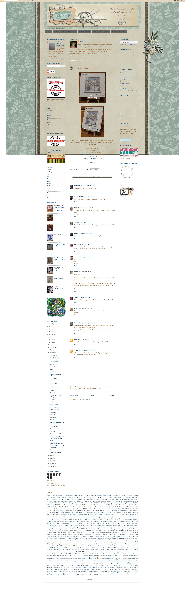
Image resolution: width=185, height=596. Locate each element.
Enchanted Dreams (51, 521)
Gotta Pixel (66, 527)
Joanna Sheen (51, 532)
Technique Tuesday (133, 563)
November (53, 347)
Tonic (56, 569)
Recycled (56, 215)
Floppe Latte (134, 523)
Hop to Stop (76, 529)
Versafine (48, 571)
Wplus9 (97, 575)
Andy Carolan (72, 497)
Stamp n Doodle (63, 560)
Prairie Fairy (113, 549)
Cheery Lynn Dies (127, 503)
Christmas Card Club (55, 434)
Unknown (77, 339)
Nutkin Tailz (56, 545)
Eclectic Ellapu (84, 519)
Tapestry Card (105, 563)
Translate (132, 44)
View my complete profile (77, 56)
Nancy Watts (134, 544)
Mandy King (68, 540)
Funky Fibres (101, 525)
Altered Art (64, 497)
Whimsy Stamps (70, 573)
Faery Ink (83, 521)
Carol (82, 41)
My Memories (78, 544)
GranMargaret (50, 172)
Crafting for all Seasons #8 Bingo (57, 396)
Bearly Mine (105, 499)
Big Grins (49, 501)
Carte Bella (84, 503)
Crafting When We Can (110, 508)
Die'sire (97, 516)
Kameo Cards (127, 532)
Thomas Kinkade (91, 567)
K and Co (93, 532)
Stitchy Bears (76, 562)
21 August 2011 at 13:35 (87, 197)
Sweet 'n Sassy (56, 563)
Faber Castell (68, 521)
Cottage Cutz (99, 506)
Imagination (115, 529)
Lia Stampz (66, 536)
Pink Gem (124, 547)
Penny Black (74, 547)
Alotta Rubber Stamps (56, 497)
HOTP (82, 529)
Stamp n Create (54, 560)
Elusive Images (121, 519)
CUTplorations (101, 512)
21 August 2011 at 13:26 (87, 186)
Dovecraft (124, 518)
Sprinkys (124, 558)
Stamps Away (133, 560)
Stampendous (79, 560)
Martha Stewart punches (117, 540)
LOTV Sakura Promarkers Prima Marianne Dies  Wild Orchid (68, 538)
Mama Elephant (50, 540)
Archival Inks (127, 497)
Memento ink (81, 542)
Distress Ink (57, 518)
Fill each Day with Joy (110, 523)
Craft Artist (128, 506)
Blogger (96, 579)
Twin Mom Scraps (71, 569)
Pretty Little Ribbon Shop (52, 552)
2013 (50, 337)
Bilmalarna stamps (56, 501)
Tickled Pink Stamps (102, 567)
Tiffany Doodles (119, 567)
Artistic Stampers (55, 499)
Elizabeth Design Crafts (103, 519)
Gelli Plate (120, 525)
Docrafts (101, 518)
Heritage (48, 529)
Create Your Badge (124, 83)
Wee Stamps (134, 571)
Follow (122, 72)
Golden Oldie (52, 527)
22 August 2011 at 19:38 (85, 297)
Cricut (72, 512)
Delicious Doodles (58, 516)
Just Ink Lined (76, 532)
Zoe (48, 197)
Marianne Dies (91, 540)
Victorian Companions (63, 571)
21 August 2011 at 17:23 (84, 244)
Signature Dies (97, 555)
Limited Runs (115, 536)
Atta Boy (80, 499)
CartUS (90, 503)
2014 (50, 334)
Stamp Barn (131, 558)
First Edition (120, 523)
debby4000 (77, 257)
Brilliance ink (119, 501)
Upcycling (114, 569)
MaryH (48, 181)
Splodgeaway (118, 558)
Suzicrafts (49, 563)
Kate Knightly (58, 534)
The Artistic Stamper (83, 565)
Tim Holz (131, 567)
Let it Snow (53, 372)
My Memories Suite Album (103, 544)
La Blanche (121, 534)
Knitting (80, 534)
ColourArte (75, 506)
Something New (54, 412)
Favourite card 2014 (76, 523)
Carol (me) (49, 110)
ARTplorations (65, 499)
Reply (75, 191)
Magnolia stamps (123, 538)
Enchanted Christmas (132, 519)
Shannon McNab (60, 555)
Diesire (103, 516)
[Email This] (90, 169)
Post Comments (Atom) (83, 399)
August (52, 355)
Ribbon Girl (49, 553)
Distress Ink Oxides (66, 518)
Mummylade (78, 350)
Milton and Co (124, 542)
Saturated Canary (114, 553)
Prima (70, 552)
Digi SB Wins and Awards (101, 31)
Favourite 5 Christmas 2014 (127, 521)
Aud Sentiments (87, 499)
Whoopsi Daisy (89, 573)
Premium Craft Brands (131, 549)
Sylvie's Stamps (86, 563)
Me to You (129, 540)
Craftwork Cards (128, 508)
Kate (48, 174)
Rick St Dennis (64, 553)
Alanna (76, 297)
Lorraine (49, 176)
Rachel (48, 188)
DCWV (87, 514)
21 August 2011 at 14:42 (86, 207)
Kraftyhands (112, 534)
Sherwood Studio (88, 555)
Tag (92, 563)
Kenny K (65, 534)
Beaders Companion (96, 499)
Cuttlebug (110, 512)
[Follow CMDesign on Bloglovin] (125, 141)
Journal (69, 532)
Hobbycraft (68, 529)
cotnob (76, 308)
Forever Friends (72, 525)
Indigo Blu (55, 530)
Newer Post (74, 395)
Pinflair (109, 547)
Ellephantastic (113, 519)
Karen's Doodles (50, 534)
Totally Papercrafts (86, 154)
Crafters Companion (87, 508)
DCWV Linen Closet (108, 514)
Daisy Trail (67, 514)
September (53, 352)
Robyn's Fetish (72, 553)
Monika (49, 120)
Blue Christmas (54, 450)
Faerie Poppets (75, 521)
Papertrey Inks (60, 547)
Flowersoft (64, 525)
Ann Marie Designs (92, 497)
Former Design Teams (118, 31)
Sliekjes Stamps (50, 558)
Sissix (124, 555)
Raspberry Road (123, 552)
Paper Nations (115, 545)
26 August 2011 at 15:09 (88, 350)
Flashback (52, 399)
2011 (50, 342)
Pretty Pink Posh (63, 552)
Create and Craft (133, 510)
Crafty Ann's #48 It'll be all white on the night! (57, 386)
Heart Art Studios (94, 527)
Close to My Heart (66, 506)
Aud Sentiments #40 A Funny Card (59, 287)
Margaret (49, 179)
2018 (50, 324)
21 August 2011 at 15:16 (85, 222)
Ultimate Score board (95, 569)
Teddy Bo (49, 565)
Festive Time (101, 523)
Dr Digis (136, 518)
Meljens (73, 542)
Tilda (125, 567)
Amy (48, 106)
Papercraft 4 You (133, 545)
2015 (50, 332)
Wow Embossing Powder (88, 575)
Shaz (48, 193)
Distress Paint (75, 518)
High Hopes (61, 529)
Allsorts (86, 152)
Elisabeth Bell (93, 519)
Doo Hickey (109, 518)
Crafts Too (119, 508)
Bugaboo (133, 501)
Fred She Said (80, 525)
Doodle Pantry (117, 518)
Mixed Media (134, 542)
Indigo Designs (64, 530)
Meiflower (57, 542)
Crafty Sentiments (123, 510)
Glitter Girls (129, 525)
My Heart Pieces (69, 544)
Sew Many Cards (51, 555)
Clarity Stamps (135, 504)
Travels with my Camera (55, 42)
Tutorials (56, 31)
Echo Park (76, 519)
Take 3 (51, 381)
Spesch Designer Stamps (107, 558)
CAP (52, 503)
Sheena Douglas (69, 555)
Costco (91, 507)
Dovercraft (130, 518)
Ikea (110, 529)
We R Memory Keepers (115, 571)
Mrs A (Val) (50, 186)
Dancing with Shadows (78, 514)
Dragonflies (53, 393)
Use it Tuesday (122, 569)
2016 (50, 329)
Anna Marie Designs (112, 497)
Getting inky (53, 429)
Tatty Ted (52, 414)
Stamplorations (121, 560)
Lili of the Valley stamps (102, 536)
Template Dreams (58, 565)
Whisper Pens (80, 573)
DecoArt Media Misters (131, 514)
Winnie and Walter (132, 573)
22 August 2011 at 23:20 (85, 308)
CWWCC (118, 512)
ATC (75, 499)
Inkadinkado (81, 530)
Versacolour (134, 569)
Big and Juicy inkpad (132, 499)
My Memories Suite (89, 544)
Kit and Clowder (72, 534)
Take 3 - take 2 (54, 378)
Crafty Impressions (77, 510)
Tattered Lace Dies (115, 564)
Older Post (111, 395)
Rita (48, 190)
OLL (62, 545)
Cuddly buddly (79, 512)
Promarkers (79, 551)
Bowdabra (107, 501)
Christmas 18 (89, 505)
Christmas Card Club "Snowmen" (59, 277)
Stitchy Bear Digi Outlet (66, 562)
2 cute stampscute (68, 495)
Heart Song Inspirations (105, 527)
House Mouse (93, 529)
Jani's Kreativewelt (120, 530)
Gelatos (114, 525)
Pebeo (67, 547)
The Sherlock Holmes (68, 567)
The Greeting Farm (127, 565)
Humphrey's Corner (102, 529)
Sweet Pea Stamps (65, 563)
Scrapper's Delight (123, 553)
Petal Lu (94, 547)
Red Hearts (57, 225)
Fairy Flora (89, 521)
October (52, 350)
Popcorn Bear (74, 549)
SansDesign (87, 553)
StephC (76, 222)
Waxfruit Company (103, 571)
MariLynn (49, 115)
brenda (76, 272)
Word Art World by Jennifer (64, 575)
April (51, 463)
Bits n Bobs (72, 501)
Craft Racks (62, 508)
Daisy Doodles (60, 514)
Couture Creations (109, 507)
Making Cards (134, 538)
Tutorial (62, 569)
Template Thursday (72, 565)
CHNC (88, 150)
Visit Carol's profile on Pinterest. (128, 91)
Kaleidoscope (119, 532)
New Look (49, 254)
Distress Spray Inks (85, 518)
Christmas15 (127, 504)
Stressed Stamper (79, 323)
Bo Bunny (92, 501)
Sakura (80, 554)
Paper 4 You (97, 545)
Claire (76, 233)
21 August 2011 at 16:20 (85, 233)
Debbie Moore (117, 514)
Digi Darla (109, 516)
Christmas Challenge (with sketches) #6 (57, 446)
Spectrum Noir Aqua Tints (78, 558)
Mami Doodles (58, 540)
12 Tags (48, 495)
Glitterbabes (135, 525)
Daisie (123, 512)
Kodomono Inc (86, 534)
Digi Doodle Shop (117, 516)
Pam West (90, 545)
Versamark (54, 571)
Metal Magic (109, 542)
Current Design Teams (69, 31)
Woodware (53, 575)
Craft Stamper (77, 508)
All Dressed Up (130, 495)
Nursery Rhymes (54, 404)
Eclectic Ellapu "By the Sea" (59, 245)
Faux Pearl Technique (106, 521)
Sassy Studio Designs (103, 553)
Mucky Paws (53, 544)
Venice (128, 569)
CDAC (95, 503)
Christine (49, 169)
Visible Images (92, 571)
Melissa (49, 117)
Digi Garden (125, 516)
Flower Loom (57, 525)
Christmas (50, 504)
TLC (52, 569)
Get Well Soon (58, 234)
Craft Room (69, 508)
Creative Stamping (65, 512)
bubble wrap (126, 501)
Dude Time (59, 519)
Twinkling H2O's (80, 569)
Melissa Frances (65, 542)
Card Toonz (77, 503)
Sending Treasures (133, 553)
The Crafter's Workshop (95, 565)
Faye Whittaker (93, 523)
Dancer (52, 369)
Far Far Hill (96, 521)
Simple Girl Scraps (117, 555)
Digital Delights (50, 518)
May (51, 461)
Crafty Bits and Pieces (58, 510)
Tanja (48, 129)
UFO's (87, 569)
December (53, 344)
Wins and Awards (84, 31)
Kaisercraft (104, 532)
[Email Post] (87, 169)
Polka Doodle (65, 549)
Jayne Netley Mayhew (131, 530)
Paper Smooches (123, 545)
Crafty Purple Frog (100, 510)
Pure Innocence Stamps (95, 552)
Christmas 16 (69, 505)
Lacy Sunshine (130, 534)
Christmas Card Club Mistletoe (55, 375)
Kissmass (52, 431)
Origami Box (73, 545)
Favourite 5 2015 (115, 521)
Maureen (49, 183)
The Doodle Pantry (116, 565)
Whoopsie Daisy (100, 573)
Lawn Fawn (56, 536)
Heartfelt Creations (116, 527)
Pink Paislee (49, 549)
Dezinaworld (77, 516)
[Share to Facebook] (96, 169)
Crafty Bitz (67, 510)
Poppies (87, 549)
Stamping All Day (110, 560)
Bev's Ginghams (123, 499)
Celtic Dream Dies (102, 503)
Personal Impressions (85, 547)
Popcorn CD (81, 549)
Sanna (48, 122)
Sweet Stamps (74, 563)
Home (49, 31)
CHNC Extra (135, 503)
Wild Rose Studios (119, 573)
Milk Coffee (116, 542)
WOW (51, 440)
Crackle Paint (120, 506)
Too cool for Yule (54, 357)
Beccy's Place (115, 499)
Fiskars (128, 523)
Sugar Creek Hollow (109, 562)
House (87, 529)
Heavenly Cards (125, 527)
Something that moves (56, 407)
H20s (71, 527)
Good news (53, 364)
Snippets (52, 390)
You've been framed (55, 409)
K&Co (98, 532)
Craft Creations (55, 508)
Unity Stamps (105, 569)
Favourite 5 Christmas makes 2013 (63, 523)
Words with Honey (77, 575)
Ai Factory (122, 495)
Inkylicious (99, 530)
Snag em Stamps (59, 558)
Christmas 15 (58, 505)
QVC (116, 552)
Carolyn (76, 208)
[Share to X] (94, 169)
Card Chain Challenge (68, 503)
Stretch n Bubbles (99, 562)
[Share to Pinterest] (98, 169)
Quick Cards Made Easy (107, 552)
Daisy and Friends (51, 514)
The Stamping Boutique (80, 567)
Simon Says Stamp (106, 555)
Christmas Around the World (102, 504)
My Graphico (61, 544)
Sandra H (77, 197)
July (51, 455)
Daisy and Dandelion (132, 512)
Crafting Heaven (99, 508)
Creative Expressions (52, 512)
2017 (50, 326)
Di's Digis (84, 516)
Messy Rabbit (101, 542)
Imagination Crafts (125, 529)
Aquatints (120, 497)
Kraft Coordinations (95, 534)
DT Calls (52, 420)
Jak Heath (111, 530)
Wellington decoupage (52, 573)
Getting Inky (53, 417)
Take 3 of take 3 (54, 367)
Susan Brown (134, 562)
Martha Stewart (101, 540)
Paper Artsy (105, 546)
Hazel (76, 244)
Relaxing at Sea (133, 552)
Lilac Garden (90, 536)
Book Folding (100, 501)
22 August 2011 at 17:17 (85, 271)
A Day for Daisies (107, 495)
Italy (106, 530)
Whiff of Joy (61, 573)
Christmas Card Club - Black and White (58, 268)
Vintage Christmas (81, 571)
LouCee (94, 538)
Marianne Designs (78, 540)
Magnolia (114, 538)
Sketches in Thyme (132, 555)
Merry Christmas (54, 426)
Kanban (134, 532)
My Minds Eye (114, 544)
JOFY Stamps (62, 532)
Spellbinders (90, 557)
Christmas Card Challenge (90, 158)
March (52, 466)
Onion (67, 545)
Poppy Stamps (94, 549)
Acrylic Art (116, 495)
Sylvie (48, 195)
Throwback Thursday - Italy (60, 44)
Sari (48, 124)
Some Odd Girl (67, 558)
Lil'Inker (83, 536)
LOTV (133, 536)
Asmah (48, 108)
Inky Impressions (90, 530)
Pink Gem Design (132, 547)
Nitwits (48, 546)
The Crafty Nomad (106, 565)
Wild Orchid (108, 573)
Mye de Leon (124, 544)
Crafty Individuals (90, 510)
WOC (48, 575)
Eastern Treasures (68, 519)
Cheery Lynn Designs (114, 503)
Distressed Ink (94, 518)
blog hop (86, 501)
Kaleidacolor (111, 532)
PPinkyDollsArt (104, 549)
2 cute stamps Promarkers (57, 495)
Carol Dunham (123, 79)
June (51, 458)
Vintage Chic (72, 571)
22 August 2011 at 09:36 (87, 257)
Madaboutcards (101, 538)
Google (60, 527)
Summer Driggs (126, 562)
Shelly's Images (78, 555)
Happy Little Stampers (81, 527)
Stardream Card (50, 562)
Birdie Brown (65, 501)
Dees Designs (49, 516)
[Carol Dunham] (120, 81)
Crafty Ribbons (112, 510)
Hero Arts (54, 529)
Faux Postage (53, 383)
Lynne (48, 113)
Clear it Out (90, 156)
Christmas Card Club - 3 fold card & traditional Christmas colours (59, 208)
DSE (49, 519)
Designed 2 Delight (69, 516)
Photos (99, 547)
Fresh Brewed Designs (91, 525)
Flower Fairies (50, 525)
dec (123, 514)
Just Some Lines (85, 532)
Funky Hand (108, 525)
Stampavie (71, 560)
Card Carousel (58, 503)
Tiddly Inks (111, 567)
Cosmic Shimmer (84, 506)
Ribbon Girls (56, 553)
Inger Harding (73, 530)
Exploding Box (60, 521)
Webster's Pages (126, 571)
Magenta (108, 538)
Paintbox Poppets (82, 545)
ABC (51, 402)
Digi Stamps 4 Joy (133, 516)
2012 (50, 339)
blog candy (79, 501)
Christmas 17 (79, 505)
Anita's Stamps (81, 497)
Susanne (49, 127)
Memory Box (90, 542)
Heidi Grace (134, 527)
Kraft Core (104, 534)
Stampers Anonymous (98, 560)
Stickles (57, 562)
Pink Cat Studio (116, 547)
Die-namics (90, 516)
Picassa (104, 547)
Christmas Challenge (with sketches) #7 (57, 423)
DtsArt (53, 519)
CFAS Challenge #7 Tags (56, 443)
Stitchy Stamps (84, 562)
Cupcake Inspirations (90, 512)
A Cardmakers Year (96, 495)
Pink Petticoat (57, 549)
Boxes (113, 501)
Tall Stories (97, 563)
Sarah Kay (94, 553)
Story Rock (91, 562)
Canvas (48, 503)
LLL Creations (124, 536)
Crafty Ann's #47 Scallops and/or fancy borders (57, 437)
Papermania (50, 547)
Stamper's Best (88, 560)
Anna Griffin (101, 497)
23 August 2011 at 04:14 (91, 323)
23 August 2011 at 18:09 (87, 339)
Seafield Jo (77, 186)
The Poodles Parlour (57, 567)
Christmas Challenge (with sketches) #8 (57, 360)
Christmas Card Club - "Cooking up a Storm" (59, 259)
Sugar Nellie (118, 562)
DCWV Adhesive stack (96, 514)
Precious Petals (121, 549)
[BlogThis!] (92, 169)
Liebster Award (74, 536)
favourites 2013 (85, 523)
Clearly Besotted (53, 506)
